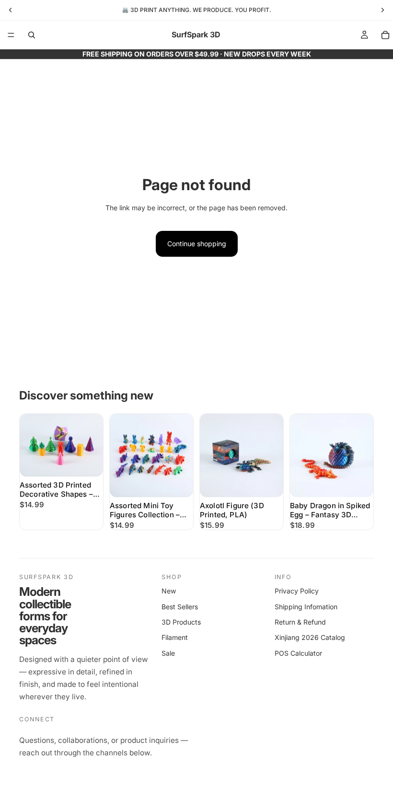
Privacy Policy (297, 591)
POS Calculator (298, 653)
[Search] (31, 35)
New (169, 591)
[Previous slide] (30, 445)
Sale (168, 653)
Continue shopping (196, 243)
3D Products (181, 622)
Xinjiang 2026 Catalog (310, 637)
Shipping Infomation (306, 607)
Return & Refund (300, 622)
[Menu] (11, 35)
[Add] (88, 461)
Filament (175, 637)
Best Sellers (180, 607)
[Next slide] (92, 445)
